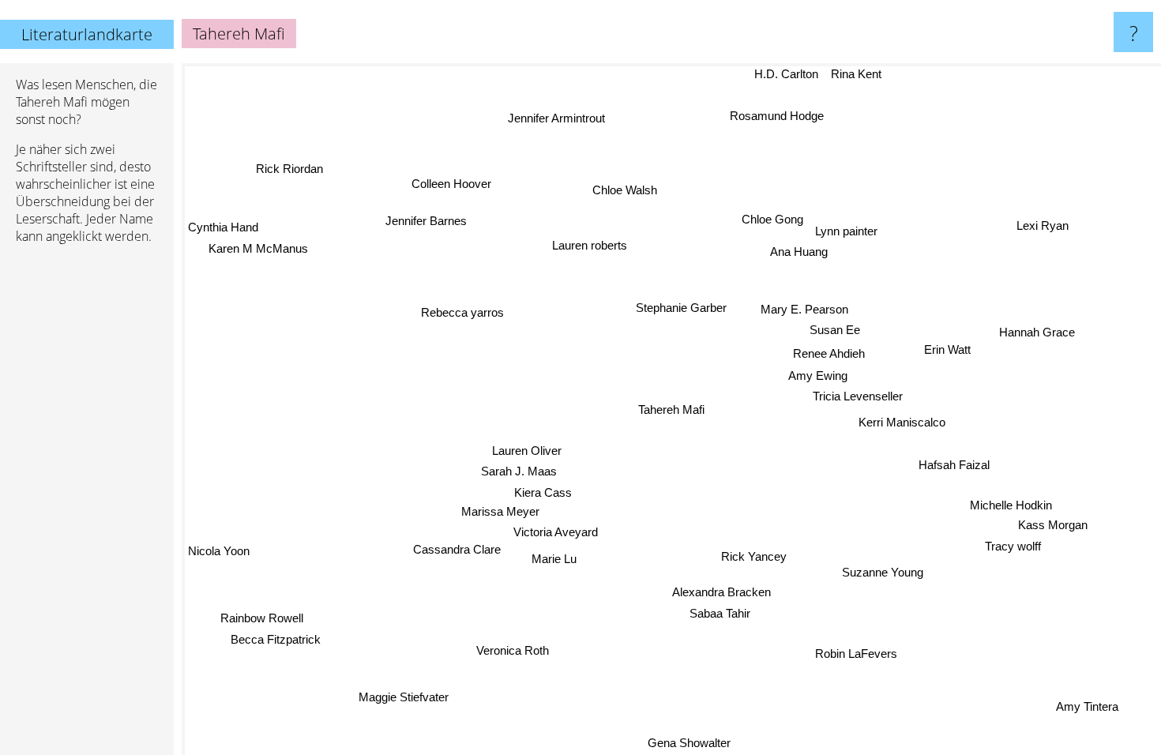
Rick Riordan (282, 178)
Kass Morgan (1052, 526)
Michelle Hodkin (1010, 506)
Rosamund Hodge (780, 115)
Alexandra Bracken (720, 592)
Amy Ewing (817, 374)
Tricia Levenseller (857, 396)
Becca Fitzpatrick (276, 641)
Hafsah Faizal (954, 463)
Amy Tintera (1085, 708)
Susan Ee (834, 329)
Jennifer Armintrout (557, 117)
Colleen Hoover (453, 183)
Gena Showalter (675, 743)
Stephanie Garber (681, 307)
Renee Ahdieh (828, 352)
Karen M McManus (260, 248)
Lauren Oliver (526, 449)
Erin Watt (947, 350)
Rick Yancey (753, 556)
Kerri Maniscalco (901, 423)
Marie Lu (553, 558)
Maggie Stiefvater (404, 697)
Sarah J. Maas (517, 470)
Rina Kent (859, 74)
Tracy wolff (1011, 547)
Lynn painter (845, 231)
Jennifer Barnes (437, 212)
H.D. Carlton (789, 74)
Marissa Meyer (499, 511)
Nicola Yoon (219, 557)
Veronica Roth (512, 648)
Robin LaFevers (854, 654)
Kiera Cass (543, 491)
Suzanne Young (881, 573)
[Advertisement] (87, 498)
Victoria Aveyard (555, 532)
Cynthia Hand (223, 227)
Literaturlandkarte (86, 34)
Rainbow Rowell (263, 620)
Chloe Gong (771, 217)
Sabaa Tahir (719, 613)
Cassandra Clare (457, 547)
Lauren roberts (591, 244)
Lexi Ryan (1043, 225)
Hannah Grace (1037, 333)
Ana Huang (799, 251)
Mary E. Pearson (805, 309)
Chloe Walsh (625, 189)
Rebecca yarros (463, 311)
